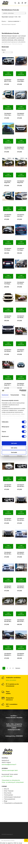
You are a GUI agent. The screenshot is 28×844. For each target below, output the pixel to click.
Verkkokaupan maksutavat (12, 797)
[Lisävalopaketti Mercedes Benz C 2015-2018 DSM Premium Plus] (8, 466)
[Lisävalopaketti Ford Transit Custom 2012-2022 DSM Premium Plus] (21, 264)
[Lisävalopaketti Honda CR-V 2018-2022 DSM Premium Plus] (21, 331)
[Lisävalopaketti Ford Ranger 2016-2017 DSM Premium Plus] (8, 230)
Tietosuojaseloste (9, 799)
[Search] (26, 840)
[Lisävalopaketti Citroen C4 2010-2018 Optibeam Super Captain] (21, 95)
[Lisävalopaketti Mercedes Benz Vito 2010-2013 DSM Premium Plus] (21, 567)
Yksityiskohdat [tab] (14, 395)
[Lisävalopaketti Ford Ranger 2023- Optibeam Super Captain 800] (8, 264)
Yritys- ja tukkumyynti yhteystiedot (13, 782)
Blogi (5, 801)
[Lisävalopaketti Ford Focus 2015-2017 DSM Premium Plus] (21, 196)
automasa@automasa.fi (9, 764)
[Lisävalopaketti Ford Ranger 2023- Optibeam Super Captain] (21, 230)
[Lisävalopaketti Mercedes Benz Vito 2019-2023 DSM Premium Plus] (8, 601)
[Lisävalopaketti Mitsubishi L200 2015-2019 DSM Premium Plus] (21, 635)
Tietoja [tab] (23, 395)
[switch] (24, 426)
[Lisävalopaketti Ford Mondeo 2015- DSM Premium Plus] (21, 297)
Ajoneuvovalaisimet (13, 21)
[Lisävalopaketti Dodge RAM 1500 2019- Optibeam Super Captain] (21, 162)
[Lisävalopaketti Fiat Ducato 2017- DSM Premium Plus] (8, 196)
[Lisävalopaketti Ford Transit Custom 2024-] (8, 297)
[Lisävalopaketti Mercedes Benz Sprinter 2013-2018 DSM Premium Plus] (21, 500)
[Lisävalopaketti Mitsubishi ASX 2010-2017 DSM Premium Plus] (8, 635)
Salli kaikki (14, 443)
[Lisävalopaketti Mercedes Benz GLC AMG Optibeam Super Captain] (8, 500)
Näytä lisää (5, 47)
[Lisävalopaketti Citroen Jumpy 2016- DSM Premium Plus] (21, 128)
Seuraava (17, 668)
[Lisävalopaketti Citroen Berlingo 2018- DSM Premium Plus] (21, 61)
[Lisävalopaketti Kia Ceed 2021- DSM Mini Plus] (21, 365)
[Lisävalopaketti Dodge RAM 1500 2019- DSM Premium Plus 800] (8, 162)
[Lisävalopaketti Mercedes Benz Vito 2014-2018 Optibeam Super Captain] (8, 567)
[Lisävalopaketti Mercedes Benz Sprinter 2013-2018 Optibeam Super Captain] (8, 534)
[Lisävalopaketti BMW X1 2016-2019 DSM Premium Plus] (8, 61)
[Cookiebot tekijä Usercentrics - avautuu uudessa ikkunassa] (19, 391)
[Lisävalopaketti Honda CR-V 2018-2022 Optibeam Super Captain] (8, 365)
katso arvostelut (11, 680)
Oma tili (6, 789)
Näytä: (4, 50)
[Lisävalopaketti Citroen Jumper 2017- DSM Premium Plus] (8, 95)
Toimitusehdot (8, 795)
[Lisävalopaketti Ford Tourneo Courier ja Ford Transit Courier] (8, 329)
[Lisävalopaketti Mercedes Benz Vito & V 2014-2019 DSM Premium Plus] (21, 534)
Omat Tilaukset (8, 791)
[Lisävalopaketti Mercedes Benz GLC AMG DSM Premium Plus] (21, 466)
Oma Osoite (7, 793)
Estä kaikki (14, 452)
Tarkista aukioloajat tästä (10, 770)
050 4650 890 (7, 776)
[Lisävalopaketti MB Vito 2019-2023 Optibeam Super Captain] (21, 601)
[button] (25, 3)
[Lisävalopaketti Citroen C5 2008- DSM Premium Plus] (8, 128)
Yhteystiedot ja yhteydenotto (11, 780)
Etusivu (4, 21)
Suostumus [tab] (5, 395)
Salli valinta (14, 447)
